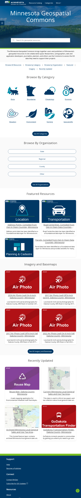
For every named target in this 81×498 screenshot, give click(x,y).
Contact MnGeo (12, 480)
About (8, 495)
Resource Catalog (35, 3)
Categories (49, 3)
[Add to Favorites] (2, 23)
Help (8, 464)
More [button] (58, 3)
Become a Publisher (13, 468)
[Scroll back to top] (78, 491)
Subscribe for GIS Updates (16, 483)
